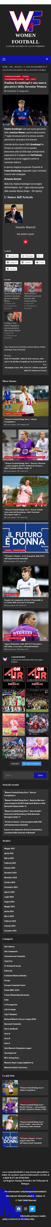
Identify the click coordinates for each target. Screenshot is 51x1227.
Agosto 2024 (9, 892)
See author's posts (25, 234)
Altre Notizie (9, 947)
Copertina (26, 76)
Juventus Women (33, 347)
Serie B (7, 1038)
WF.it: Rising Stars (19, 413)
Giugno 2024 (9, 902)
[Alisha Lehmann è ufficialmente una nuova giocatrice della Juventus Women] (33, 287)
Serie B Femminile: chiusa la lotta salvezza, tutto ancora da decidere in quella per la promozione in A (25, 359)
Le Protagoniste (10, 1005)
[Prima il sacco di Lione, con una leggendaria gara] (37, 724)
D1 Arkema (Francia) (12, 966)
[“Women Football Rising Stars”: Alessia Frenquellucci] (25, 401)
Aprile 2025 (8, 853)
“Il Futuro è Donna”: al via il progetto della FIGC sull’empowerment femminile (23, 823)
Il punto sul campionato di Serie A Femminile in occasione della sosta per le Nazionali (23, 831)
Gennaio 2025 (9, 868)
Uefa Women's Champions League (17, 1048)
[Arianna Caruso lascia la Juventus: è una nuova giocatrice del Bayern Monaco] (13, 287)
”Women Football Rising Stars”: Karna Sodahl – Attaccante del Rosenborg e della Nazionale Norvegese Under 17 (24, 512)
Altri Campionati (11, 951)
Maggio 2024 (9, 906)
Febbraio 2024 (10, 921)
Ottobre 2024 (9, 882)
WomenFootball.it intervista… (16, 1067)
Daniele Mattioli (11, 91)
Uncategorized (10, 1053)
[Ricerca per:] (19, 775)
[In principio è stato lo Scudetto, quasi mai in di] (13, 748)
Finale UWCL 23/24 (11, 990)
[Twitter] (32, 1209)
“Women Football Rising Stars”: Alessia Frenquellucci (20, 794)
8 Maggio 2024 (23, 91)
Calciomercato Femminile (12, 76)
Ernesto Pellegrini (11, 424)
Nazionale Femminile (19, 550)
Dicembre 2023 (10, 931)
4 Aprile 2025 (23, 517)
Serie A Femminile (19, 350)
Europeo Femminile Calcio (14, 985)
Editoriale (8, 971)
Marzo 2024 (9, 916)
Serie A (33, 79)
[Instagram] (25, 1209)
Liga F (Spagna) (10, 1014)
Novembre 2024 (10, 877)
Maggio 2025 (9, 848)
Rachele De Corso (11, 649)
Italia (27, 79)
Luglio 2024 (9, 897)
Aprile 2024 (8, 911)
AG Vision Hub (27, 1219)
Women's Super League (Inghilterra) (18, 1063)
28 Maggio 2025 (24, 424)
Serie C (7, 1043)
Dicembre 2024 (10, 873)
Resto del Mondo (11, 1029)
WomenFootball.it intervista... (36, 457)
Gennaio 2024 (9, 926)
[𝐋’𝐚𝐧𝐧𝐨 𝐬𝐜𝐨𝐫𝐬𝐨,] (37, 701)
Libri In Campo (10, 1009)
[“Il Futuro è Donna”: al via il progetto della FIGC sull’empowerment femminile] (25, 537)
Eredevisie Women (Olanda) (15, 976)
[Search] (47, 59)
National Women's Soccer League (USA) (20, 1019)
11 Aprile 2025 (23, 471)
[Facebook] (19, 1209)
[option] (25, 1088)
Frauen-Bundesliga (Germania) (14, 79)
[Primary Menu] (4, 59)
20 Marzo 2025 (23, 649)
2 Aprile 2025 (22, 605)
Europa (7, 980)
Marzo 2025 (9, 858)
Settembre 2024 (10, 887)
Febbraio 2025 (10, 863)
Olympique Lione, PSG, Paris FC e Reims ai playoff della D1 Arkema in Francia (26, 368)
